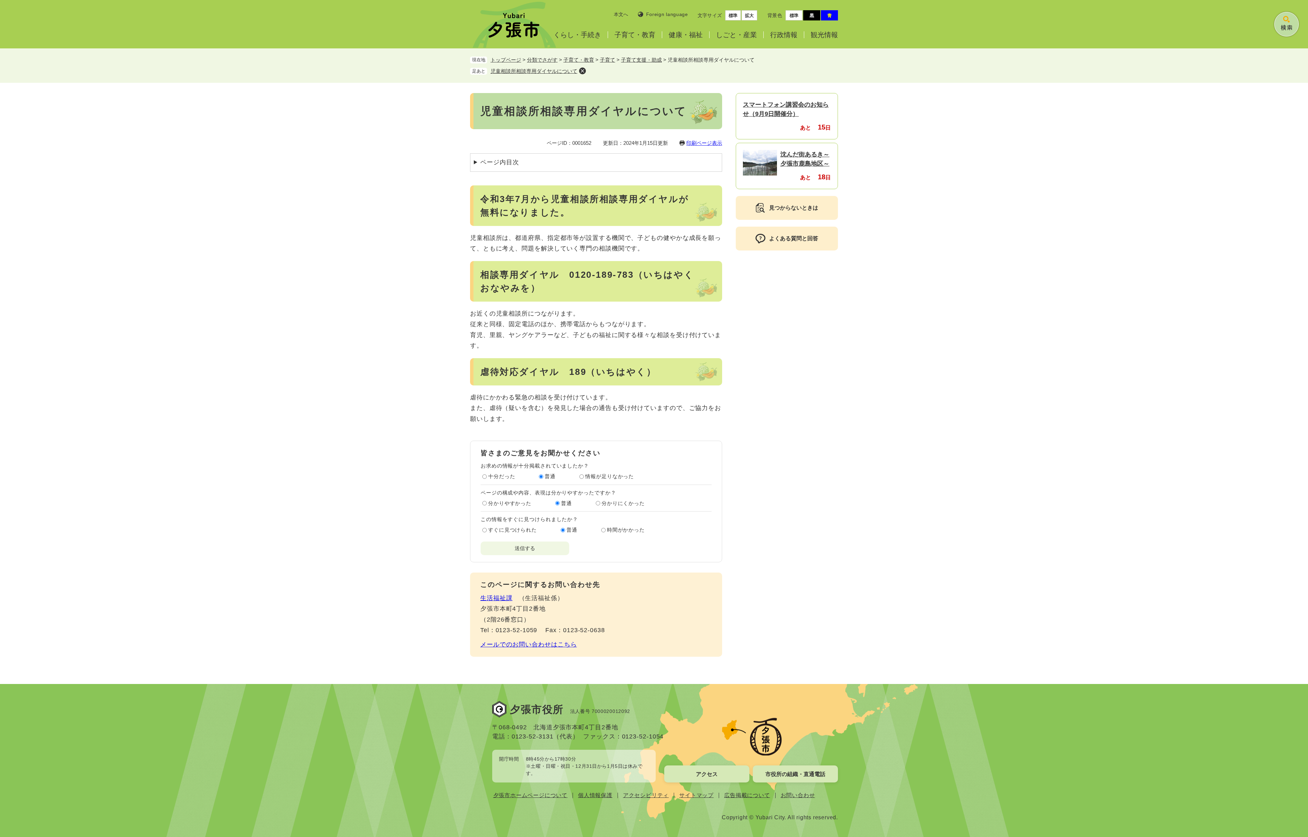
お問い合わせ (798, 795)
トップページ (505, 60)
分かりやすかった (509, 503)
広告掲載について (747, 795)
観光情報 (824, 34)
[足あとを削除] (582, 70)
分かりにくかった (623, 503)
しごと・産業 (736, 34)
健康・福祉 (686, 34)
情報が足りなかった (609, 476)
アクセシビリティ (646, 795)
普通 (550, 476)
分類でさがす (542, 60)
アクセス (707, 774)
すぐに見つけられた (512, 530)
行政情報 (783, 34)
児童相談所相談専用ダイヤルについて (533, 71)
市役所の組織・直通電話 (795, 774)
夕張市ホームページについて (530, 795)
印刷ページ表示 (704, 143)
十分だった (501, 476)
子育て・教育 (634, 34)
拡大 (749, 15)
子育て (607, 60)
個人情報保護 (595, 795)
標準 (733, 15)
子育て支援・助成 (641, 60)
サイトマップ (696, 795)
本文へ (621, 14)
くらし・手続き (577, 34)
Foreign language (667, 14)
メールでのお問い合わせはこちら (528, 644)
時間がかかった (626, 530)
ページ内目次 (499, 162)
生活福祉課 (496, 598)
